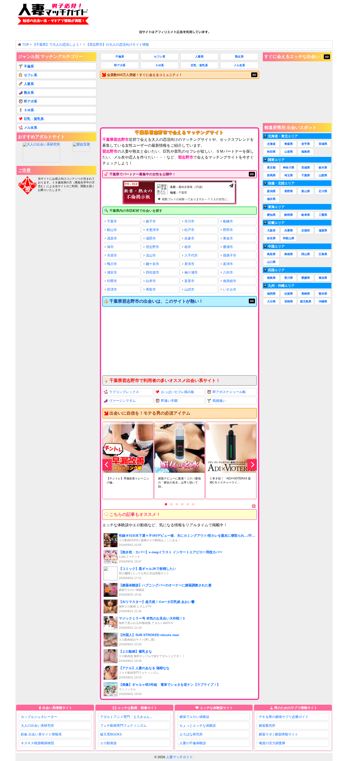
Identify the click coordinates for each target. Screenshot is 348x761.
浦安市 (112, 272)
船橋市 (228, 221)
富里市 (189, 281)
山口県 (271, 262)
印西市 (112, 281)
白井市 (151, 281)
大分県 (271, 301)
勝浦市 (228, 247)
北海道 (271, 144)
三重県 (323, 215)
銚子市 (151, 221)
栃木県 (323, 167)
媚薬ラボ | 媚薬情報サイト (278, 734)
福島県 (305, 151)
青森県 (288, 144)
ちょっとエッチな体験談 (197, 725)
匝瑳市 (112, 289)
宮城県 (323, 144)
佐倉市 (189, 238)
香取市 (151, 289)
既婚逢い (219, 401)
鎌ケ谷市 (152, 264)
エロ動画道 (108, 743)
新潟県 (271, 191)
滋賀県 (323, 230)
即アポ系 (119, 65)
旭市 (110, 247)
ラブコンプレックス (124, 392)
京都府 (305, 230)
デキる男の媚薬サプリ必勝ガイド (283, 717)
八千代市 (191, 255)
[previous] (107, 464)
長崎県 (305, 293)
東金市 (228, 238)
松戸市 (189, 230)
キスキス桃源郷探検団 (37, 743)
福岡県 (271, 293)
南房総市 (229, 281)
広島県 (323, 254)
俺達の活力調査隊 (272, 743)
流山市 (151, 255)
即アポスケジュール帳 (229, 392)
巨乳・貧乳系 (199, 65)
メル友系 (239, 65)
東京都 (271, 167)
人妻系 (199, 56)
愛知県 (271, 215)
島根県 (288, 254)
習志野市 (152, 247)
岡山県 (305, 254)
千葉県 (305, 175)
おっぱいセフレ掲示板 (177, 392)
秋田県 (271, 151)
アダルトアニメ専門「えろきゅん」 (126, 717)
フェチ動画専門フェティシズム (123, 725)
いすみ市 (229, 289)
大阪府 (271, 230)
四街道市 (152, 272)
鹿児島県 (305, 301)
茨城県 (305, 167)
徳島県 (271, 277)
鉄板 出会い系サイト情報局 (41, 734)
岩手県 (305, 144)
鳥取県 (271, 254)
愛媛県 (305, 277)
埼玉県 (288, 175)
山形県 (288, 151)
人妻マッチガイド (179, 757)
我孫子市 (229, 255)
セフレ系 (159, 56)
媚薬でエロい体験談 (194, 717)
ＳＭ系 (159, 65)
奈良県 (271, 238)
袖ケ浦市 (191, 272)
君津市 (189, 264)
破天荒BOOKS (111, 734)
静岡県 (288, 215)
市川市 (189, 221)
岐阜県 (305, 215)
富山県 (305, 191)
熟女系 (239, 56)
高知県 (323, 277)
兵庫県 (288, 230)
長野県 (288, 191)
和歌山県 (288, 238)
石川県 (323, 191)
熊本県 (323, 293)
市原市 (112, 255)
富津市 (228, 264)
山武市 (189, 289)
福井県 (271, 199)
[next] (252, 464)
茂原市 (112, 238)
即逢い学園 (169, 401)
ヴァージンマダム (122, 401)
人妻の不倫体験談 (192, 743)
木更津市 (152, 230)
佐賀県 (288, 293)
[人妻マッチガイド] (53, 15)
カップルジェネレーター (39, 717)
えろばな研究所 (191, 734)
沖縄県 (323, 301)
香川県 (288, 277)
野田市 (228, 230)
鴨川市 (112, 264)
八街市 (228, 272)
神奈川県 (288, 167)
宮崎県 (288, 301)
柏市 (187, 247)
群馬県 (271, 175)
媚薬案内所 (267, 725)
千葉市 (112, 221)
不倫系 (120, 56)
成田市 (151, 238)
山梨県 (323, 175)
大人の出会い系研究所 (37, 725)
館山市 (112, 230)
